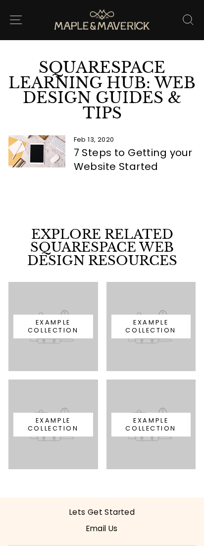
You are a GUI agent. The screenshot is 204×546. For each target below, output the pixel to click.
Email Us (101, 528)
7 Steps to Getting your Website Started (133, 159)
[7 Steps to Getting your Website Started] (36, 151)
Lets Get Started (102, 512)
